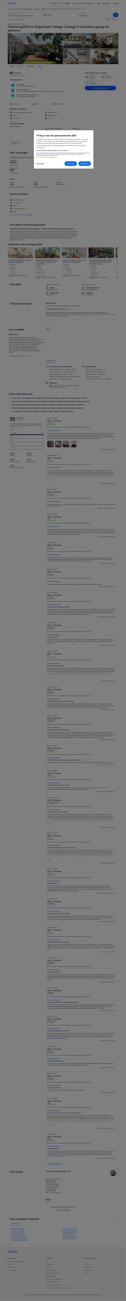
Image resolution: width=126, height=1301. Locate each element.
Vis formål (40, 163)
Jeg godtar (84, 163)
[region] (64, 149)
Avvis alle (70, 163)
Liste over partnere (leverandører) (46, 157)
